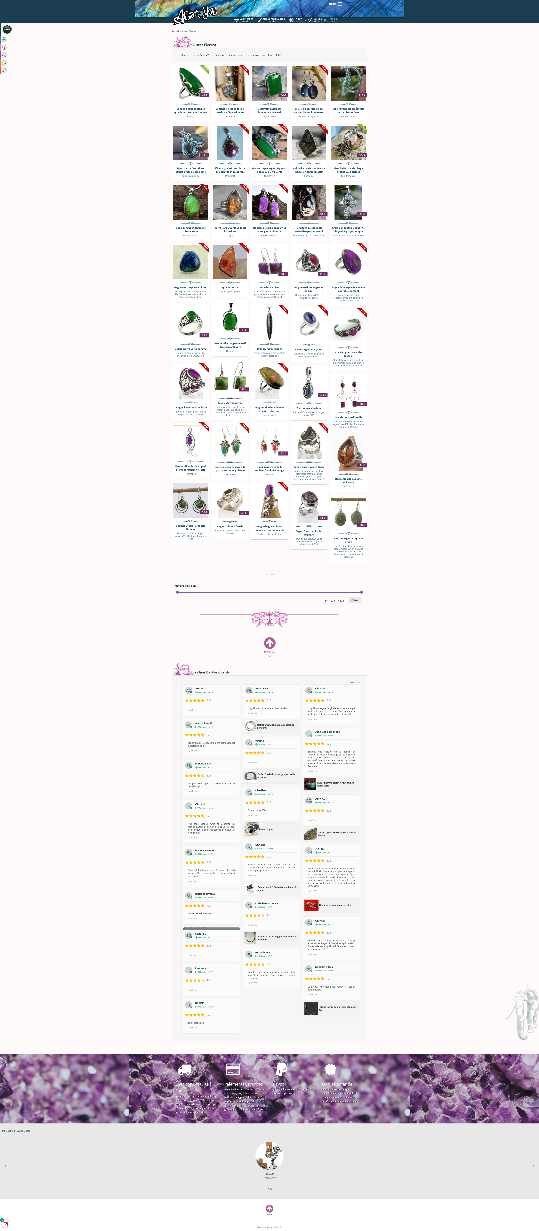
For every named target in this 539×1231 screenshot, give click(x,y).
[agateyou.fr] (195, 13)
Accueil (176, 31)
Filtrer (355, 600)
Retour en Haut (269, 652)
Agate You (278, 1227)
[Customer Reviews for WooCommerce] (358, 682)
